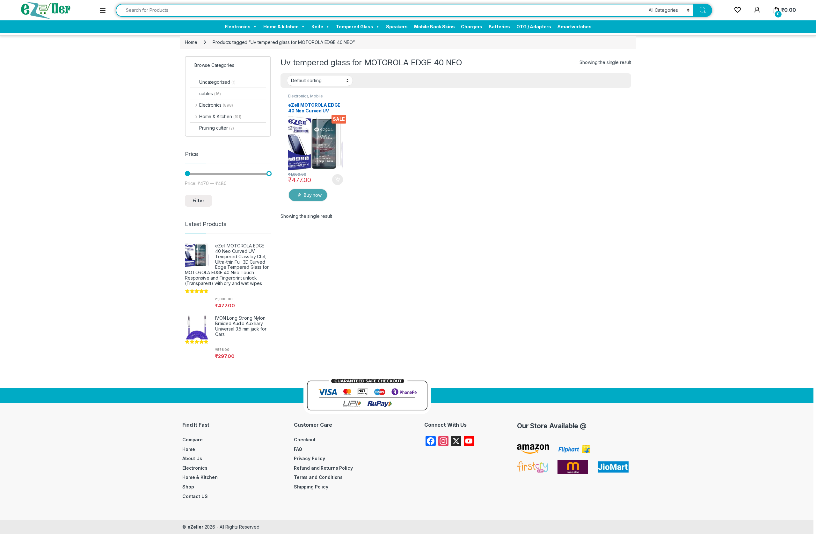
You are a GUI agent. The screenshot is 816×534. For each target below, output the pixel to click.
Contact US (195, 496)
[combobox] (380, 10)
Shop (188, 486)
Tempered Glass (354, 26)
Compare (192, 439)
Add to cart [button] (337, 179)
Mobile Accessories (305, 98)
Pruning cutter (216, 128)
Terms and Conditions (318, 477)
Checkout (305, 439)
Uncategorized (217, 82)
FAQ (298, 449)
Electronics (238, 26)
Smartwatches (574, 26)
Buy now (313, 195)
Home (191, 42)
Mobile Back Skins (434, 26)
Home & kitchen (281, 26)
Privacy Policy (309, 458)
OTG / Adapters (533, 26)
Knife (317, 26)
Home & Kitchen (220, 116)
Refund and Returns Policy (323, 468)
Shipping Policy (311, 486)
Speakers (397, 26)
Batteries (499, 26)
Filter (198, 200)
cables (210, 93)
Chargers (471, 26)
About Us (192, 458)
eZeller (195, 527)
